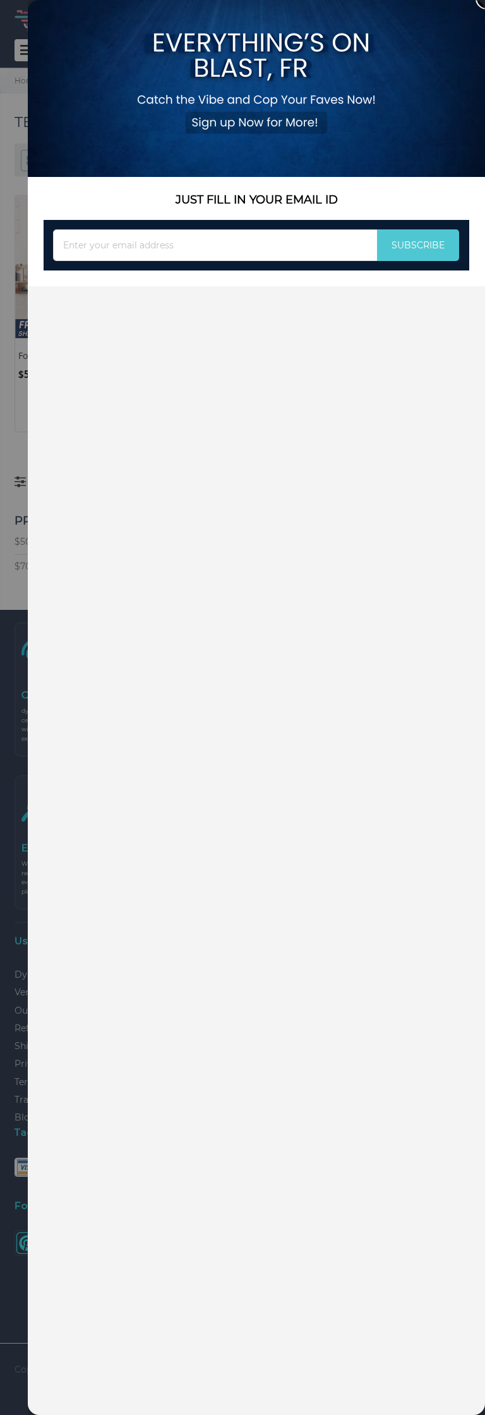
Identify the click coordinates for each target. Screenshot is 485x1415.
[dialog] (256, 707)
